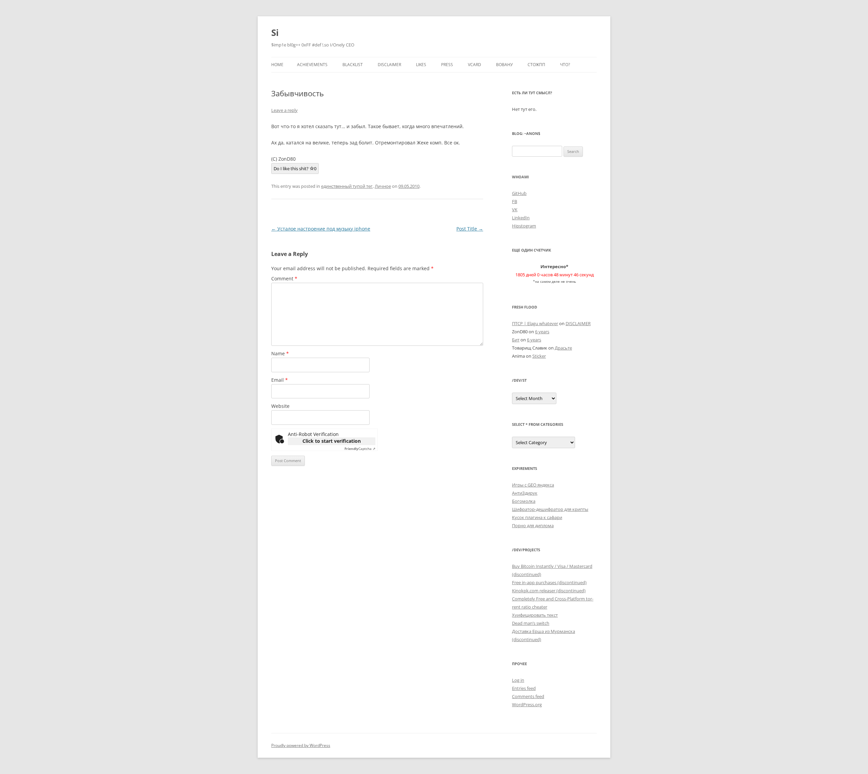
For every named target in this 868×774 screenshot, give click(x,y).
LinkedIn (521, 218)
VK (514, 209)
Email (279, 380)
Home (277, 64)
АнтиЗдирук (524, 493)
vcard (474, 64)
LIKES (421, 64)
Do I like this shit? (295, 168)
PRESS (447, 64)
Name (280, 353)
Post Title (469, 228)
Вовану (504, 64)
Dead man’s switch (530, 623)
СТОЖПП (536, 64)
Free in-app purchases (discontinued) (549, 582)
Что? (565, 64)
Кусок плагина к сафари (537, 517)
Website (280, 406)
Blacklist (352, 64)
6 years (542, 332)
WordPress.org (527, 704)
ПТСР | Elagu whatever (535, 323)
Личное (383, 186)
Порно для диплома (533, 525)
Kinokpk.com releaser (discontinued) (549, 591)
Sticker (539, 356)
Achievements (312, 64)
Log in (518, 680)
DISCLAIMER (389, 64)
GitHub (519, 193)
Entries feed (524, 688)
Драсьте (563, 348)
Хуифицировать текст (535, 615)
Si (275, 32)
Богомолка (523, 501)
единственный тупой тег (347, 186)
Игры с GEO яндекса (533, 485)
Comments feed (528, 696)
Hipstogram (524, 226)
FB (514, 201)
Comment (284, 278)
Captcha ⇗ (359, 448)
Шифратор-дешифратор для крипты (550, 509)
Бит (515, 340)
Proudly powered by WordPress (300, 745)
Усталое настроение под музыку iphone (320, 228)
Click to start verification (331, 441)
